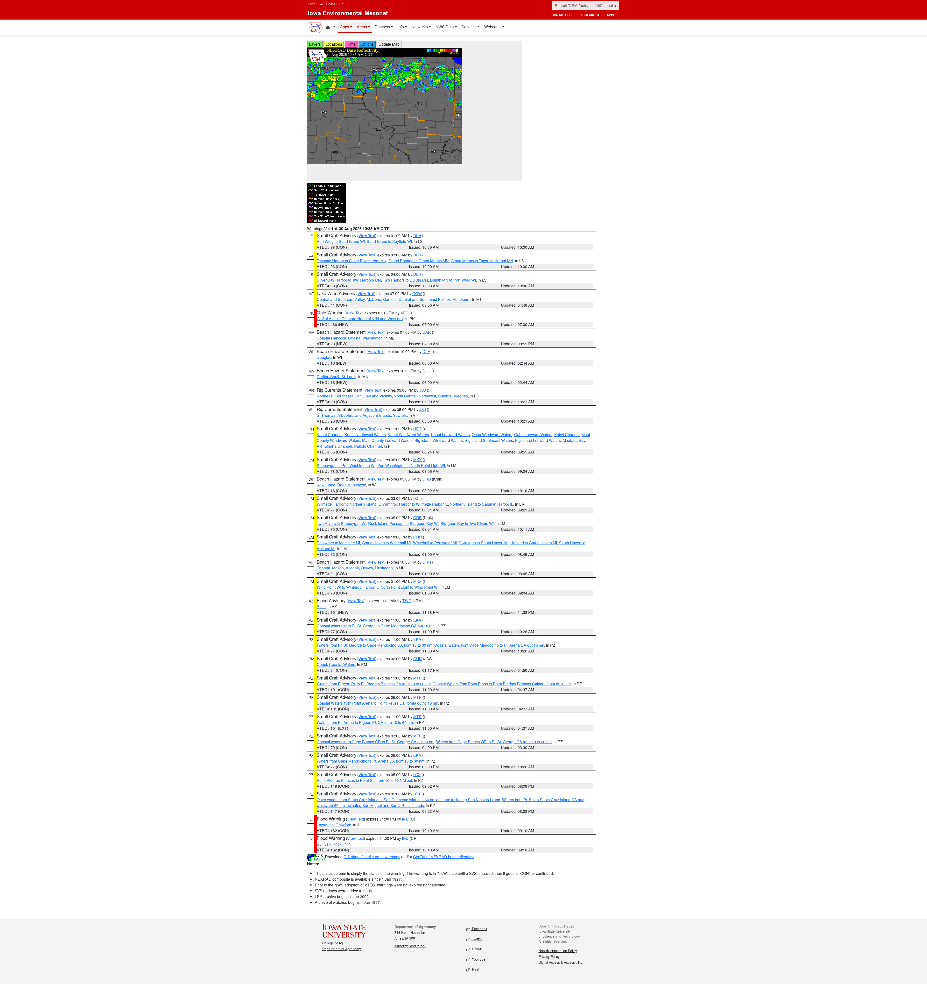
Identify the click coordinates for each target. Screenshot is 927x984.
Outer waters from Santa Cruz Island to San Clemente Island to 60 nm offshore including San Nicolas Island (408, 799)
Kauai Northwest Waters (365, 434)
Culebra (445, 396)
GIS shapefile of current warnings (372, 856)
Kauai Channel (330, 434)
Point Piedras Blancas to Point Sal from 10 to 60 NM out (364, 780)
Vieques (461, 396)
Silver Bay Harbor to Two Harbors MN (349, 280)
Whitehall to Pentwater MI (435, 542)
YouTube (478, 959)
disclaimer (589, 15)
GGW (417, 293)
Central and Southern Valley (341, 299)
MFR (417, 736)
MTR (417, 678)
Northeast (325, 396)
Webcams (492, 26)
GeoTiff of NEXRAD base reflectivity (443, 856)
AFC (404, 313)
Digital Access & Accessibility (560, 962)
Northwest (427, 396)
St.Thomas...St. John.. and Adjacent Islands (354, 415)
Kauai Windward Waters (408, 434)
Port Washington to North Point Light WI (411, 465)
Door (341, 485)
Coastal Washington (365, 338)
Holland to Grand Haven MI (533, 542)
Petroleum (461, 299)
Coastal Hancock (331, 338)
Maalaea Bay (574, 440)
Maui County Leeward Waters (387, 440)
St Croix (400, 415)
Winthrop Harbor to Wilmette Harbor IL (415, 504)
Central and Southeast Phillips (425, 299)
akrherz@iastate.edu (410, 945)
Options (367, 44)
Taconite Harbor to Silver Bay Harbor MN (351, 260)
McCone (374, 299)
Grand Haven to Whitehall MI (386, 542)
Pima (321, 606)
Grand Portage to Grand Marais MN (418, 260)
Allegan (352, 568)
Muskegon (384, 568)
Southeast (344, 396)
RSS (475, 969)
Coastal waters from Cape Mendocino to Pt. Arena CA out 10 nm (489, 645)
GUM (417, 658)
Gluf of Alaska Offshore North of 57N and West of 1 (360, 318)
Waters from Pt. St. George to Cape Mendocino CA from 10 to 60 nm (374, 645)
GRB (426, 479)
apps (611, 15)
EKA (417, 620)
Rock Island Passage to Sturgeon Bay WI (403, 523)
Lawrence (325, 825)
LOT (416, 498)
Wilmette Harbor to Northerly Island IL (349, 504)
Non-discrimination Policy (558, 950)
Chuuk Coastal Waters (336, 664)
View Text (366, 235)
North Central (405, 396)
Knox (337, 844)
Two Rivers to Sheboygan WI (341, 523)
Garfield (390, 299)
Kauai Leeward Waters (450, 434)
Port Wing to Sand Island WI (341, 241)
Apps (344, 26)
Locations (333, 44)
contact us (562, 15)
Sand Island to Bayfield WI (389, 241)
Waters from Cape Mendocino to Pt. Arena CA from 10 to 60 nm (370, 761)
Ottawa (367, 568)
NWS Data (444, 26)
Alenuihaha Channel (334, 446)
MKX (417, 459)
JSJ (422, 390)
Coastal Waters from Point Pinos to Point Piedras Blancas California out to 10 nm (502, 684)
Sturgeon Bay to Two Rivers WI (467, 523)
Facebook (479, 928)
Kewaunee (326, 485)
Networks (420, 26)
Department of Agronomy (341, 948)
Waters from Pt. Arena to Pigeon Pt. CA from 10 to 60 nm (365, 722)
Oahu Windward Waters (492, 434)
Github (476, 949)
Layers (315, 44)
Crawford (343, 825)
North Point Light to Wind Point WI (409, 587)
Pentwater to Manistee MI (338, 542)
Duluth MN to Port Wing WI (453, 280)
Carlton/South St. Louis (336, 376)
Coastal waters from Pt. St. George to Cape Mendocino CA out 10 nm (376, 626)
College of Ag (332, 943)
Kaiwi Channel (567, 434)
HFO (417, 429)
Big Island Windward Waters (438, 440)
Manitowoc (356, 485)
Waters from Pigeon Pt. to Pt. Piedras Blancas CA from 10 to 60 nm (374, 684)
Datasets (382, 26)
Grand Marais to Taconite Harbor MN (482, 260)
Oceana (323, 568)
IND (405, 819)
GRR (417, 537)
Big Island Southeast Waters (489, 440)
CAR (426, 332)
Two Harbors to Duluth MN (405, 280)
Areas (362, 26)
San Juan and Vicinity (373, 396)
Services (469, 26)
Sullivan (324, 844)
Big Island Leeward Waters (538, 440)
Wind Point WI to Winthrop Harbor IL (348, 587)
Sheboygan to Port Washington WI (346, 465)
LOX (417, 774)
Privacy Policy (549, 956)
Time (351, 44)
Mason (338, 568)
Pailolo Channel (368, 446)
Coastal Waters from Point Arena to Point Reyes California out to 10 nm (377, 703)
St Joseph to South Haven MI (483, 542)
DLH (417, 235)
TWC (406, 600)
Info (401, 26)
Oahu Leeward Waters (533, 434)
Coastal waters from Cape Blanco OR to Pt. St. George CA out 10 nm (375, 741)
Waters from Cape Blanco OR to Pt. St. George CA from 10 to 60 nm (494, 741)
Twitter (476, 938)
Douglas (324, 357)
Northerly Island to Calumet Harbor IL (481, 504)
